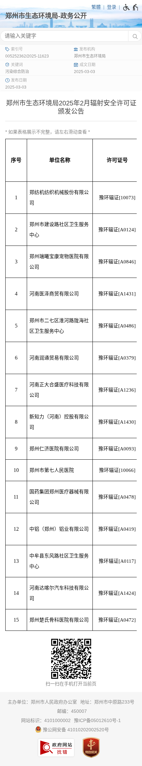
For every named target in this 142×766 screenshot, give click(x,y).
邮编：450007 (72, 711)
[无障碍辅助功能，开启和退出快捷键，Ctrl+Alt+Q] (131, 7)
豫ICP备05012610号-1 (97, 720)
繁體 (96, 7)
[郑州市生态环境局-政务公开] (71, 16)
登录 (111, 7)
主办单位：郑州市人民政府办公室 (42, 702)
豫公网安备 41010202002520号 (75, 729)
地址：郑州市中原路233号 (107, 702)
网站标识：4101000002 (46, 720)
